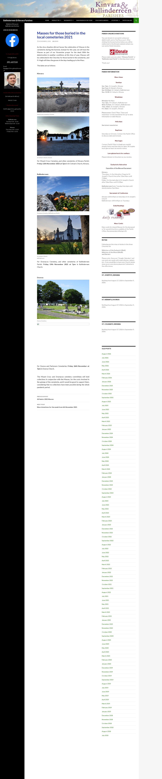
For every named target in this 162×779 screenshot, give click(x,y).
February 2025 (107, 425)
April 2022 (105, 560)
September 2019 (107, 680)
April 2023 (105, 513)
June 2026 (105, 362)
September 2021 (107, 588)
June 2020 (105, 644)
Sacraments (68, 20)
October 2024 (107, 441)
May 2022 (105, 556)
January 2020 (106, 664)
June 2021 (105, 600)
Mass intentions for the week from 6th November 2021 (57, 406)
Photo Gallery (127, 20)
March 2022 (106, 564)
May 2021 (105, 604)
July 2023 (105, 501)
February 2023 (107, 521)
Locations (114, 20)
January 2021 (106, 620)
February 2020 (107, 660)
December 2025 (107, 386)
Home (47, 20)
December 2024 (107, 433)
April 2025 (105, 417)
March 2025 (106, 421)
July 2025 (105, 405)
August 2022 (106, 544)
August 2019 (106, 684)
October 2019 (107, 676)
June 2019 (105, 692)
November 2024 (107, 437)
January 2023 (106, 525)
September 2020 (107, 636)
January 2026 (106, 382)
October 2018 (107, 723)
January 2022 (106, 572)
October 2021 (107, 584)
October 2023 (107, 489)
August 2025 (106, 401)
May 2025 (105, 413)
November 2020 (107, 628)
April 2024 (105, 465)
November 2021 (107, 580)
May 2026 (105, 366)
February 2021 (107, 616)
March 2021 (106, 612)
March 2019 (106, 703)
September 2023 (107, 493)
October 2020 (107, 632)
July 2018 (105, 735)
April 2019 (105, 700)
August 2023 (106, 497)
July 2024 (105, 453)
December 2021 (107, 576)
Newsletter (56, 20)
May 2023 (105, 509)
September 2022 (107, 541)
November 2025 (107, 389)
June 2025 (105, 409)
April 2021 (105, 608)
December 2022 (107, 529)
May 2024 (105, 461)
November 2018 (107, 719)
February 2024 (107, 473)
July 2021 (105, 596)
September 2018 (107, 727)
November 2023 (107, 485)
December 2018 (107, 715)
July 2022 (105, 548)
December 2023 (107, 481)
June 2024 (105, 457)
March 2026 (106, 374)
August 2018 (106, 731)
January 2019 (106, 711)
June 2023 (105, 505)
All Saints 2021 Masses (45, 398)
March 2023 (106, 517)
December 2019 (107, 668)
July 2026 (105, 358)
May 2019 (105, 696)
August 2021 (106, 592)
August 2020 (106, 640)
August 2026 (106, 354)
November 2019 (107, 672)
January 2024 (106, 477)
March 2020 (106, 656)
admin (56, 41)
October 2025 (107, 393)
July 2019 (105, 688)
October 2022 (107, 537)
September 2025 (107, 397)
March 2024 (106, 469)
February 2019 (107, 707)
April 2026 (105, 370)
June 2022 (105, 552)
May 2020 (105, 648)
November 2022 (107, 533)
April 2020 (105, 652)
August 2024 (106, 449)
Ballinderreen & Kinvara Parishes (18, 20)
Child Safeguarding (101, 20)
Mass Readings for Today (84, 20)
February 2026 (107, 378)
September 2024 (107, 445)
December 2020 (107, 624)
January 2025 (106, 429)
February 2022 (107, 568)
